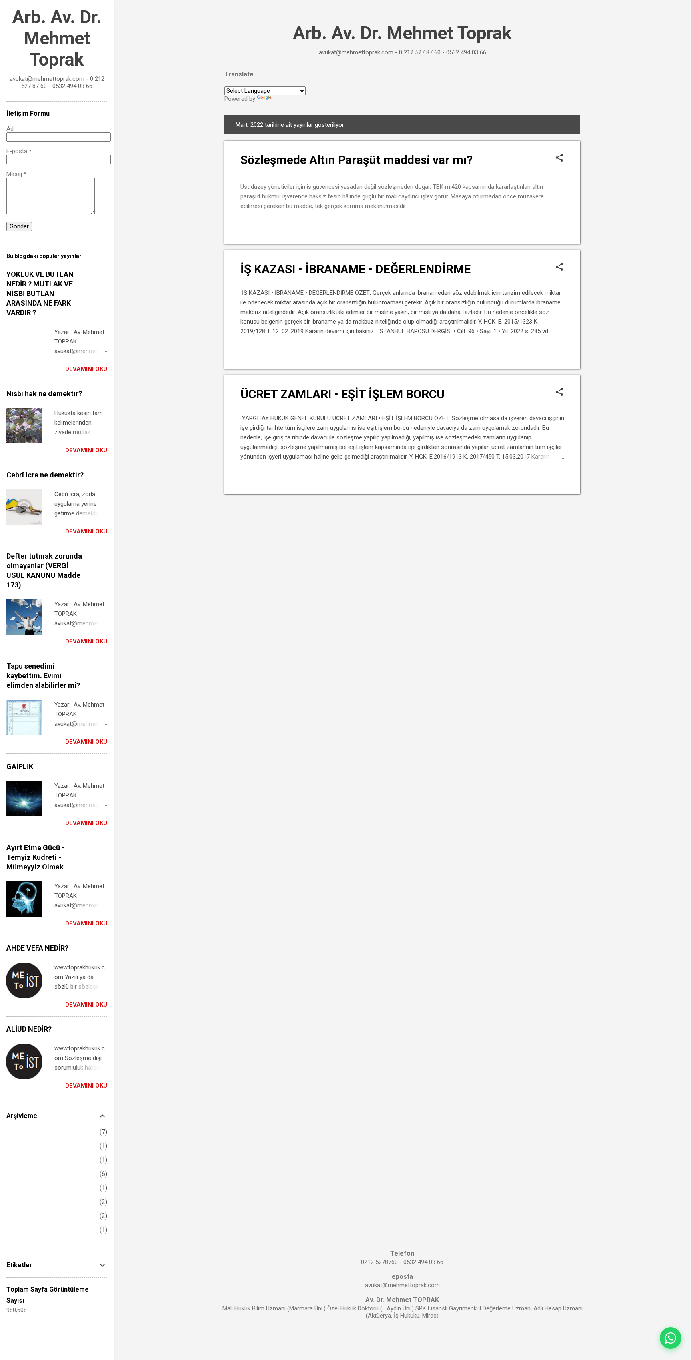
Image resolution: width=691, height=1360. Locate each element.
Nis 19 (28, 1230)
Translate (285, 98)
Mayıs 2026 (29, 1146)
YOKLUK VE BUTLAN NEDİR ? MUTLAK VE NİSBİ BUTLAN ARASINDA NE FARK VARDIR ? (40, 293)
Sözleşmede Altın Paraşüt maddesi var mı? (356, 160)
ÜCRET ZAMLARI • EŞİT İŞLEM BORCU (342, 394)
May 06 (29, 1160)
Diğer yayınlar (402, 509)
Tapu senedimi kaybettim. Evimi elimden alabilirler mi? (43, 675)
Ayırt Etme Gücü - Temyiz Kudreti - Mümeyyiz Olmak (35, 857)
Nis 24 (28, 1202)
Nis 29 (28, 1188)
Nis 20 (28, 1216)
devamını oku (543, 226)
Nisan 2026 (29, 1174)
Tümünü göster (543, 124)
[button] (559, 158)
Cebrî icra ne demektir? (45, 475)
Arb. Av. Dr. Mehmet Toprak (402, 33)
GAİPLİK (19, 766)
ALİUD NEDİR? (29, 1029)
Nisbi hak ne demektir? (44, 393)
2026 (13, 1132)
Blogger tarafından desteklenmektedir (402, 1339)
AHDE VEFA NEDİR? (37, 948)
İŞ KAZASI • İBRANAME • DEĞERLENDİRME (355, 269)
